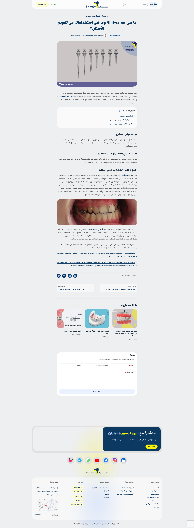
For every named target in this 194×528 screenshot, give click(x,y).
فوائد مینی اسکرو (126, 116)
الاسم (131, 365)
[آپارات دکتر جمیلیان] (70, 460)
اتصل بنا (156, 507)
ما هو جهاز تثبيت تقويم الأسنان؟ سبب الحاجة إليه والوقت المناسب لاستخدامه (126, 333)
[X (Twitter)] (75, 276)
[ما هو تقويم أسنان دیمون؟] (69, 318)
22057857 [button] (77, 496)
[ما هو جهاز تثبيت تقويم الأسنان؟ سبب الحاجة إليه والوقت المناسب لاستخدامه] (124, 318)
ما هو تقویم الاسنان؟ (153, 497)
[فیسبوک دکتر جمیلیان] (105, 460)
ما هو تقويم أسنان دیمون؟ (72, 331)
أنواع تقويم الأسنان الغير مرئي (125, 494)
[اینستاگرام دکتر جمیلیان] (114, 460)
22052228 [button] (77, 492)
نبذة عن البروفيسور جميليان (100, 488)
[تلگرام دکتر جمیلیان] (79, 460)
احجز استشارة (42, 4)
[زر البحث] (125, 4)
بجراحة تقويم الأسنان (69, 96)
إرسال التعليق (97, 391)
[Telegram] (64, 276)
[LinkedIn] (70, 276)
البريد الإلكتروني (102, 365)
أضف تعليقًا (129, 372)
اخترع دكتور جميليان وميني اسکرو (121, 124)
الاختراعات (106, 497)
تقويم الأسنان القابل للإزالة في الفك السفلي (97, 332)
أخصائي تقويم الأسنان (95, 229)
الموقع (79, 365)
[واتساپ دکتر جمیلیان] (88, 460)
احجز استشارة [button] (152, 447)
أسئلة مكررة (155, 501)
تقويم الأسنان (125, 175)
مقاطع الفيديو (155, 494)
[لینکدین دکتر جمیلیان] (123, 460)
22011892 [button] (77, 501)
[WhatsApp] (59, 276)
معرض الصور (155, 491)
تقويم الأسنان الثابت (128, 488)
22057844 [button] (77, 488)
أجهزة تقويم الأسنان (115, 35)
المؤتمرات (106, 491)
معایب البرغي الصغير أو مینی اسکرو (121, 120)
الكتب (107, 494)
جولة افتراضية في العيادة (151, 504)
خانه (158, 488)
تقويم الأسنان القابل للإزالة (126, 491)
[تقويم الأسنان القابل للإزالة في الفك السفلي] (97, 318)
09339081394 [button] (75, 505)
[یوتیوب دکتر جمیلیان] (97, 460)
